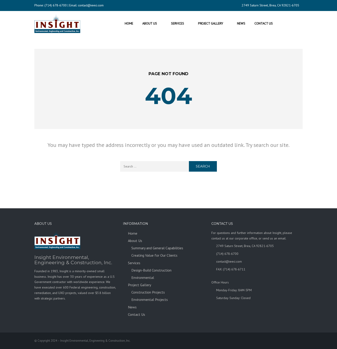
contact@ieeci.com (91, 5)
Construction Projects (148, 292)
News (241, 23)
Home (129, 23)
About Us (149, 23)
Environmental (142, 277)
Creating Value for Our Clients (154, 255)
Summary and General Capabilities (157, 248)
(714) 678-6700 (55, 5)
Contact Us (263, 23)
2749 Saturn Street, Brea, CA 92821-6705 (270, 5)
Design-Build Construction (151, 270)
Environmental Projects (149, 299)
